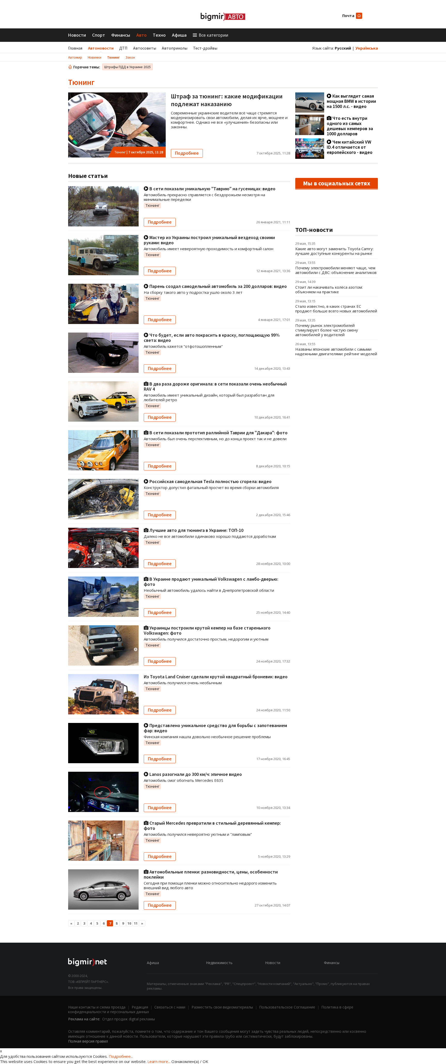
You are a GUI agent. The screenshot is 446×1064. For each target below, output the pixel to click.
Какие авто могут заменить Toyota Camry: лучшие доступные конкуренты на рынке (334, 251)
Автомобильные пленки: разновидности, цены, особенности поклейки (211, 874)
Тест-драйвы (205, 48)
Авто (141, 35)
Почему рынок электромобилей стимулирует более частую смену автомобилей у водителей (326, 330)
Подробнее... (121, 1056)
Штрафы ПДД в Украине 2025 (127, 67)
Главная (75, 48)
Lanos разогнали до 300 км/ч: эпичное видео (195, 774)
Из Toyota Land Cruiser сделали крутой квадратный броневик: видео (216, 677)
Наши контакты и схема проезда (96, 1007)
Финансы (120, 35)
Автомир (75, 57)
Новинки (94, 57)
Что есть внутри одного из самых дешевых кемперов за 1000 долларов (350, 126)
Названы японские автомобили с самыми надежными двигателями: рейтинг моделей (336, 351)
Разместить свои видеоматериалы (222, 1007)
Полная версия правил (88, 1041)
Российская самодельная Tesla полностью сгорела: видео (210, 481)
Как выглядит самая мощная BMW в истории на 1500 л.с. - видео (351, 101)
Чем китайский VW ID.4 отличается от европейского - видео (349, 147)
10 (129, 923)
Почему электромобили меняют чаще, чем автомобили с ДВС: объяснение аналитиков (336, 270)
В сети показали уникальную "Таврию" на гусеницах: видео (211, 189)
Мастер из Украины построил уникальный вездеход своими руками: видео (209, 240)
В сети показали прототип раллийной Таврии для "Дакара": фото (218, 433)
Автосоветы (144, 48)
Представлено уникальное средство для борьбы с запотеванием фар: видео (215, 728)
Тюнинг (113, 57)
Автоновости (101, 48)
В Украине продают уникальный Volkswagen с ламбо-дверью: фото (211, 581)
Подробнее (187, 153)
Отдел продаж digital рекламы (128, 1018)
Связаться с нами (169, 1007)
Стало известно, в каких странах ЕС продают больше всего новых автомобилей (336, 308)
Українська (366, 48)
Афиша (179, 35)
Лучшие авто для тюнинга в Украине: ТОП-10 (195, 530)
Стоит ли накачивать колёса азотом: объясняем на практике (329, 289)
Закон (130, 57)
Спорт (98, 35)
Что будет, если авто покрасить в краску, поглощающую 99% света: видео (212, 337)
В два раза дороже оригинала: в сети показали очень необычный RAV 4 (215, 386)
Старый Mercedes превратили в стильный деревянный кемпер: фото (212, 825)
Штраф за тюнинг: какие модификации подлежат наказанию (227, 100)
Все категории (213, 35)
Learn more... (158, 1061)
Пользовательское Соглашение (287, 1007)
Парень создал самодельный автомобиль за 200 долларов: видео (217, 286)
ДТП (123, 48)
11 (136, 923)
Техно (159, 35)
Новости (77, 35)
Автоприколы (174, 48)
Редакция (140, 1007)
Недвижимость (219, 962)
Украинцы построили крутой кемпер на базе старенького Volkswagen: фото (207, 630)
